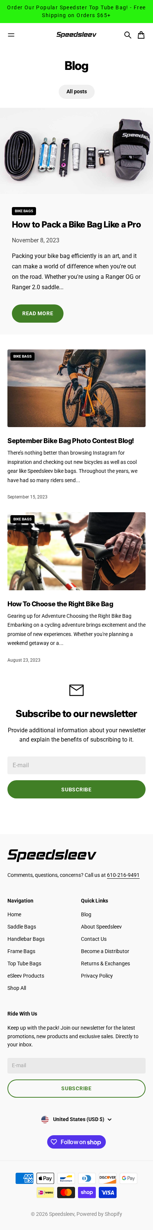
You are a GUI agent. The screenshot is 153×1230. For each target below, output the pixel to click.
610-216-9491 (123, 875)
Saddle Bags (21, 927)
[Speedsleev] (76, 35)
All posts (76, 91)
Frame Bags (21, 951)
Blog (86, 914)
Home (14, 914)
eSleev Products (25, 976)
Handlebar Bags (26, 939)
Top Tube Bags (24, 963)
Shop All (16, 988)
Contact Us (94, 939)
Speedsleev (61, 1214)
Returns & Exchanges (105, 963)
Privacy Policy (97, 976)
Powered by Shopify (99, 1214)
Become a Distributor (105, 951)
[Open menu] (11, 35)
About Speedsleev (101, 927)
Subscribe (76, 789)
